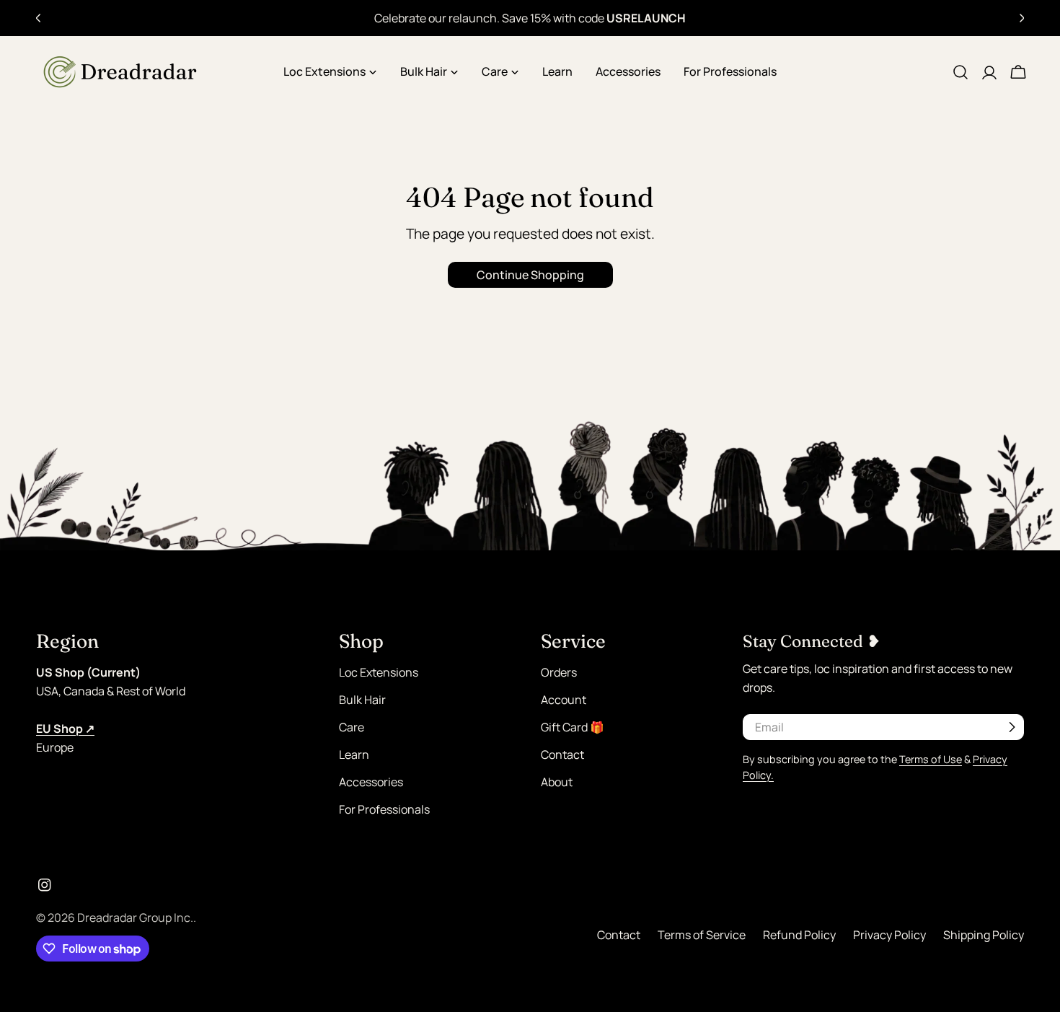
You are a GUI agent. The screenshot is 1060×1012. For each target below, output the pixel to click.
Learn (354, 754)
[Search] (960, 72)
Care (351, 727)
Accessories (371, 782)
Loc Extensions (378, 672)
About (557, 782)
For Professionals (384, 809)
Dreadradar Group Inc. (135, 917)
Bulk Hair (362, 700)
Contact (562, 754)
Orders (559, 672)
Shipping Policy (983, 935)
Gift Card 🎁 (572, 727)
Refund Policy (799, 935)
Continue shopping (530, 275)
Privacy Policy (889, 935)
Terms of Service (702, 935)
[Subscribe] (1012, 727)
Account (563, 700)
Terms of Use (930, 759)
